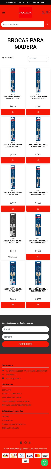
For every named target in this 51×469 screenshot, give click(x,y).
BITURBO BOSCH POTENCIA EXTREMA (16, 405)
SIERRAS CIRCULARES (10, 428)
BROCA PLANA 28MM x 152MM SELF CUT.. (13, 242)
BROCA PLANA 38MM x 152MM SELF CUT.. (38, 290)
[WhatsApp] (29, 442)
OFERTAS (5, 417)
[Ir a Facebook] (21, 442)
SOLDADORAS (7, 420)
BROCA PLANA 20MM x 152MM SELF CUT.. (38, 194)
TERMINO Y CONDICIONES (11, 394)
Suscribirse (25, 344)
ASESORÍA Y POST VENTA (11, 398)
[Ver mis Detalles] (43, 13)
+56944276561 (12, 375)
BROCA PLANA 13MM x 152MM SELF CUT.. (38, 145)
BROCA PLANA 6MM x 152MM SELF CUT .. (12, 97)
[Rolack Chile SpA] (25, 12)
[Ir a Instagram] (25, 442)
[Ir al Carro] (47, 13)
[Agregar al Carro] (13, 112)
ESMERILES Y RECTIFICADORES (13, 424)
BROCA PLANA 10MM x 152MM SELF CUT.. (13, 145)
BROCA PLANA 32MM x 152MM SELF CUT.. (13, 290)
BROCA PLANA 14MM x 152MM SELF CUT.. (13, 194)
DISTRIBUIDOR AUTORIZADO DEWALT (16, 401)
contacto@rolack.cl (13, 379)
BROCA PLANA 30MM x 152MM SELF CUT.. (38, 242)
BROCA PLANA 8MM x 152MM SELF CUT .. (38, 97)
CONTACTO (6, 390)
